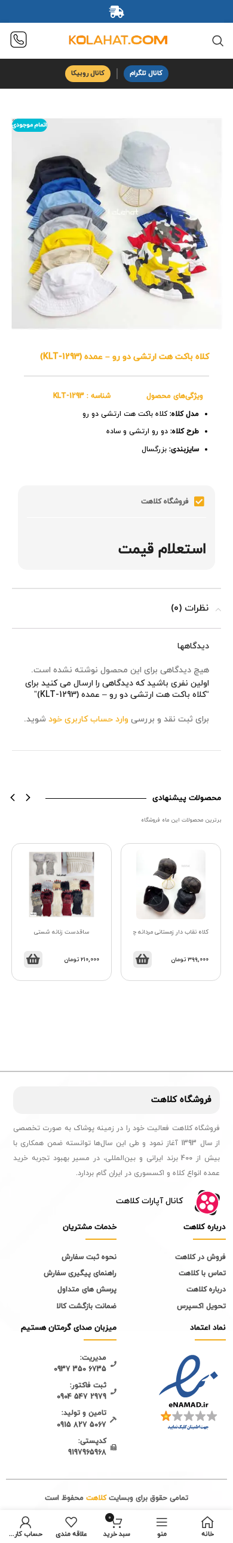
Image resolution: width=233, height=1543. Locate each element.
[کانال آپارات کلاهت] (207, 1202)
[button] (13, 797)
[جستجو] (218, 41)
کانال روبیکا (88, 73)
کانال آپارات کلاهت (149, 1201)
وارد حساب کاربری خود (88, 719)
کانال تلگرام (146, 73)
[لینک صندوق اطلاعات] (18, 41)
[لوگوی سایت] (116, 40)
